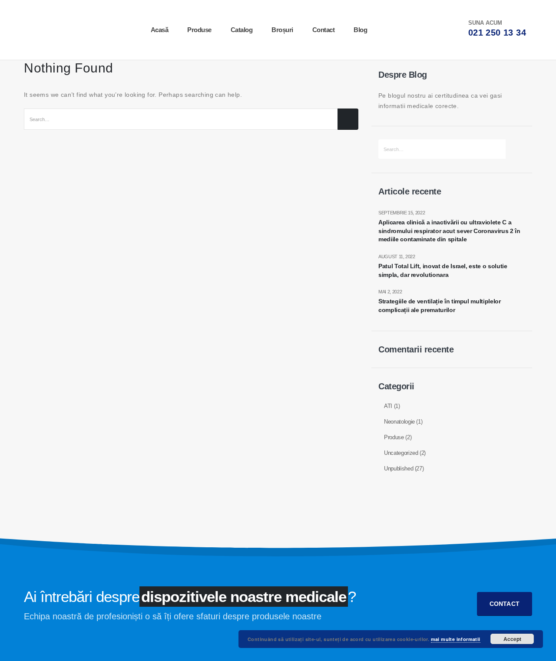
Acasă (160, 29)
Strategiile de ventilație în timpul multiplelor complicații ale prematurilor (439, 305)
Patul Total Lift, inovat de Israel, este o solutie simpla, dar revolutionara (442, 270)
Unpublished (398, 469)
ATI (388, 406)
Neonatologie (399, 422)
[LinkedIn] (386, 30)
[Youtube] (400, 30)
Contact (323, 29)
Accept (512, 639)
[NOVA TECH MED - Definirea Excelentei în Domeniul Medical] (49, 30)
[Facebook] (414, 30)
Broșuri (282, 29)
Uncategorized (401, 453)
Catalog (242, 29)
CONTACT (505, 603)
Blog (360, 29)
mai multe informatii (455, 639)
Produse (199, 29)
